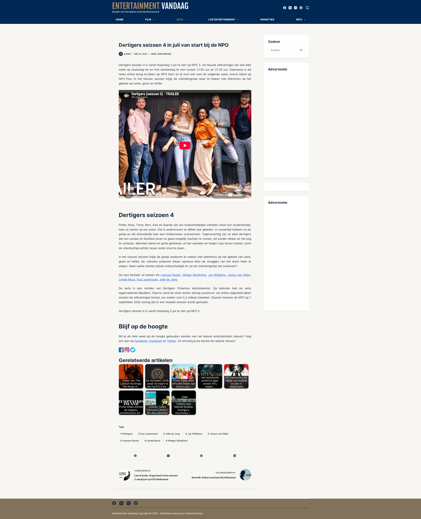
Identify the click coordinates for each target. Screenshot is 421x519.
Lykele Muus (127, 279)
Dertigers (127, 433)
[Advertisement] (286, 123)
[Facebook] (284, 7)
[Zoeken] (307, 7)
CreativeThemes (194, 513)
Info (299, 19)
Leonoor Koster (171, 275)
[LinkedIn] (234, 456)
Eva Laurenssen (147, 279)
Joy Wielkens (217, 275)
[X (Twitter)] (290, 7)
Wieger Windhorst (194, 275)
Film (148, 19)
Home (119, 19)
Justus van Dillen (239, 275)
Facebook (140, 341)
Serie (179, 19)
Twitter (171, 341)
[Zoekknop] (301, 50)
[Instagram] (295, 7)
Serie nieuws (164, 54)
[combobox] (283, 50)
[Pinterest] (300, 7)
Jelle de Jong (168, 279)
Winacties (267, 19)
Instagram (156, 341)
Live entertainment (221, 19)
